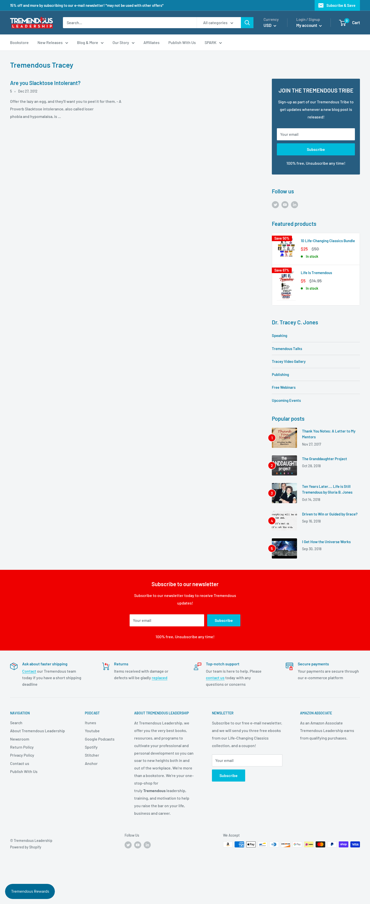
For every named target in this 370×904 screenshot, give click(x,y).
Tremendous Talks (287, 348)
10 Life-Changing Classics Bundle (328, 240)
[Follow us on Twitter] (275, 204)
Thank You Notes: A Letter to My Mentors (328, 434)
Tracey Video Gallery (289, 361)
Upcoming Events (286, 400)
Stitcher (92, 755)
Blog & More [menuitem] (87, 42)
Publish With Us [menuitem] (182, 42)
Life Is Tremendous (316, 272)
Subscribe (316, 149)
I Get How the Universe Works (326, 541)
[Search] (247, 22)
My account (307, 25)
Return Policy (22, 747)
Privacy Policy (22, 755)
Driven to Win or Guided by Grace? (330, 514)
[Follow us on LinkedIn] (294, 204)
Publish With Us (24, 771)
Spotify (91, 747)
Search (16, 722)
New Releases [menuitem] (50, 42)
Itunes (90, 722)
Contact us (19, 763)
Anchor (91, 763)
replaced (159, 677)
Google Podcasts (100, 739)
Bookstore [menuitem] (19, 42)
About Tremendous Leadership (37, 730)
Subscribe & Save (340, 5)
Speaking (279, 335)
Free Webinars (283, 387)
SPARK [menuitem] (210, 42)
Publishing (280, 374)
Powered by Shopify (25, 847)
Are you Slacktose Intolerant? (45, 82)
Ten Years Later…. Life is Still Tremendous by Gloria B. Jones (327, 489)
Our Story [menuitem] (121, 42)
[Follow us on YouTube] (284, 204)
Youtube (92, 730)
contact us (215, 677)
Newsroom (19, 739)
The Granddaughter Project (324, 458)
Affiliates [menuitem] (151, 42)
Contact (29, 671)
